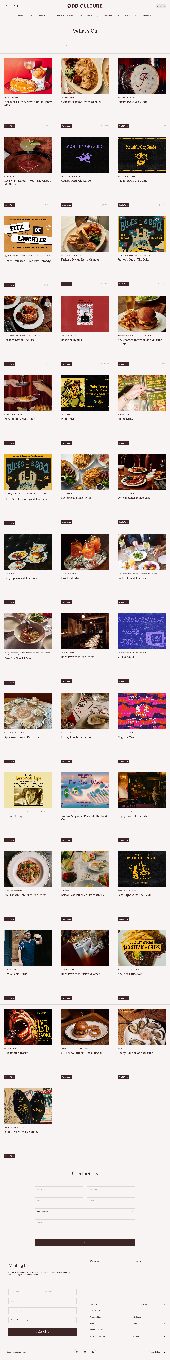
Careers (127, 16)
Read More (9, 126)
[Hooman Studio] (164, 1352)
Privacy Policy (154, 1352)
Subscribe (42, 1332)
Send (85, 1242)
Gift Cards (108, 16)
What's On (41, 16)
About (89, 16)
